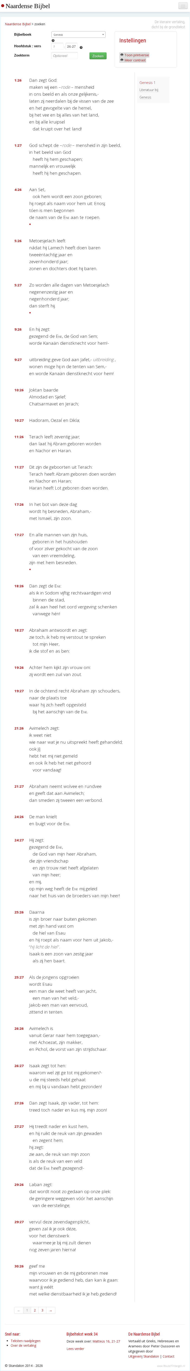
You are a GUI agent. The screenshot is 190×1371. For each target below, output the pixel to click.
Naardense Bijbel (28, 5)
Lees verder (75, 1348)
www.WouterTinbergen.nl (171, 1366)
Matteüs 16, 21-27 (106, 1341)
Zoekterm (21, 55)
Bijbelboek (22, 34)
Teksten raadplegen (25, 1341)
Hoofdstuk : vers (27, 46)
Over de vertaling (23, 1345)
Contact (168, 1356)
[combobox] (78, 34)
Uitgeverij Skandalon (143, 1356)
